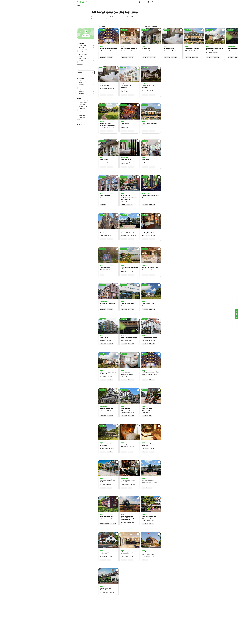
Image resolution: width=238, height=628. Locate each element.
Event (122, 514)
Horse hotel (102, 121)
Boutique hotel (231, 46)
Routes (110, 1)
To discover (104, 1)
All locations (124, 1)
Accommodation (116, 1)
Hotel (101, 46)
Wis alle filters (82, 124)
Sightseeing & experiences (94, 1)
